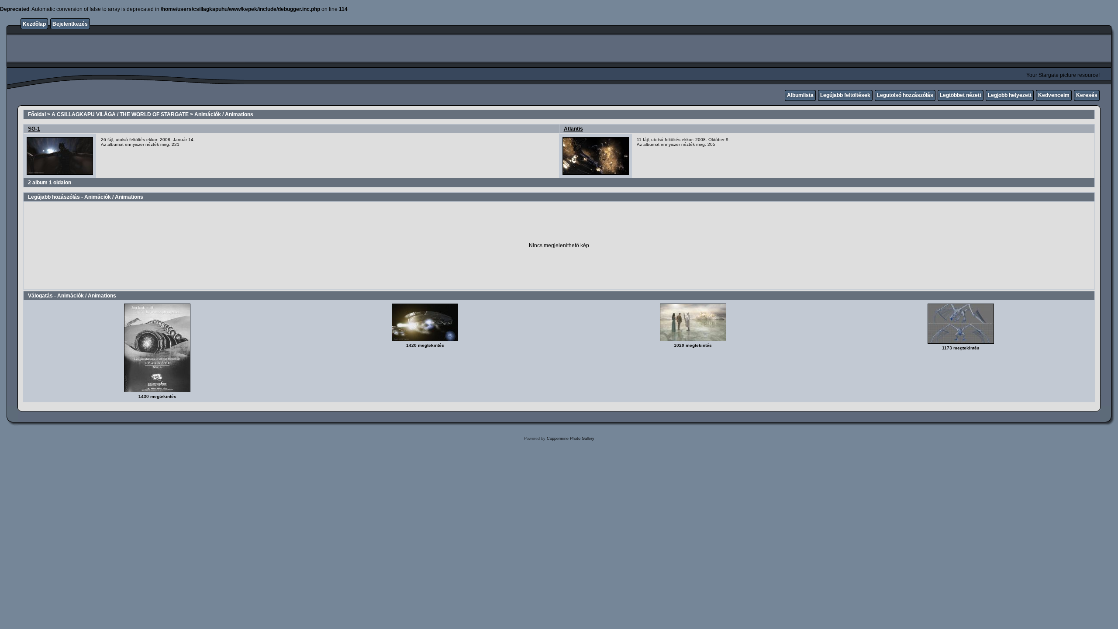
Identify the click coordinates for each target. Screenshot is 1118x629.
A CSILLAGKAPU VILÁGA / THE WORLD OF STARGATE (120, 114)
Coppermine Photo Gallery (570, 438)
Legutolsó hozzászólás (905, 95)
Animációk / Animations (223, 114)
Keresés (1086, 95)
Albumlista (800, 95)
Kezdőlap (34, 24)
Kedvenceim (1054, 95)
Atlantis (573, 129)
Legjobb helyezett (1010, 95)
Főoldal (37, 114)
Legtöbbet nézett (960, 95)
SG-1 (34, 129)
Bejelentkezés (70, 24)
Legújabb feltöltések (845, 95)
